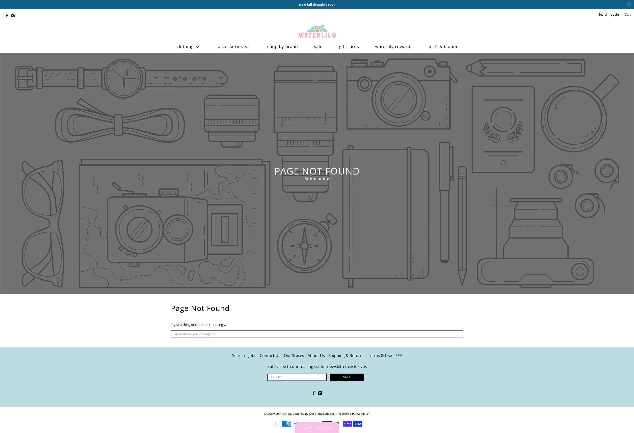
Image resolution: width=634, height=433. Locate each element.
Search (238, 355)
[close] (629, 4)
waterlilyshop (282, 413)
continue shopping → (211, 324)
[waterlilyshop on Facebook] (8, 16)
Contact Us (270, 355)
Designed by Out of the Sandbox (313, 413)
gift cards (349, 46)
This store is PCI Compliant (353, 413)
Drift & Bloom (443, 46)
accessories (230, 46)
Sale (318, 46)
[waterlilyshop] (317, 31)
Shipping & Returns (346, 355)
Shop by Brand (282, 46)
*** (399, 355)
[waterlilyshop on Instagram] (14, 16)
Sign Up (347, 377)
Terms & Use (380, 355)
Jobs (252, 355)
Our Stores (294, 355)
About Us (316, 355)
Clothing (185, 46)
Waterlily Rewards (394, 46)
